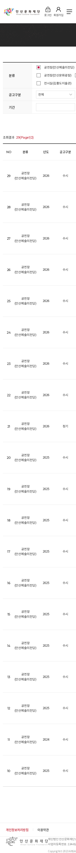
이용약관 (43, 829)
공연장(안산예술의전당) (59, 67)
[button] (55, 94)
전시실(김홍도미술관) (58, 83)
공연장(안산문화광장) (58, 75)
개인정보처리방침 (17, 829)
